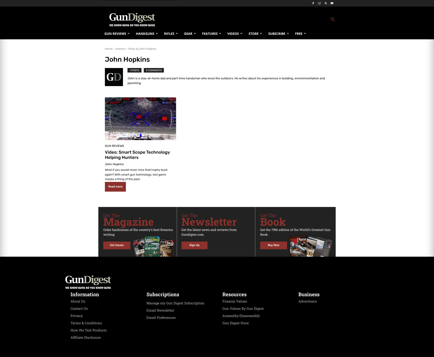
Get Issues (117, 245)
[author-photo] (116, 77)
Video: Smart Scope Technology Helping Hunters (137, 155)
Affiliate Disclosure (86, 337)
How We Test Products (89, 330)
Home (109, 49)
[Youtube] (332, 3)
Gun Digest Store (235, 323)
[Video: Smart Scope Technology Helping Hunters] (140, 118)
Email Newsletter (160, 310)
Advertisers (307, 301)
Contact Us (79, 308)
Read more (115, 186)
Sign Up (194, 245)
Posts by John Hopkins (142, 49)
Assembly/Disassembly (241, 316)
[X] (325, 3)
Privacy (77, 316)
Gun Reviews (114, 146)
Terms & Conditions (86, 323)
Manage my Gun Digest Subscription (175, 303)
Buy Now (273, 245)
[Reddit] (319, 3)
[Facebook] (313, 3)
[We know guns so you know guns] (132, 19)
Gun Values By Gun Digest (243, 308)
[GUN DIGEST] (217, 282)
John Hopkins (114, 164)
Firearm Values (234, 301)
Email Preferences (161, 317)
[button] (253, 19)
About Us (78, 301)
